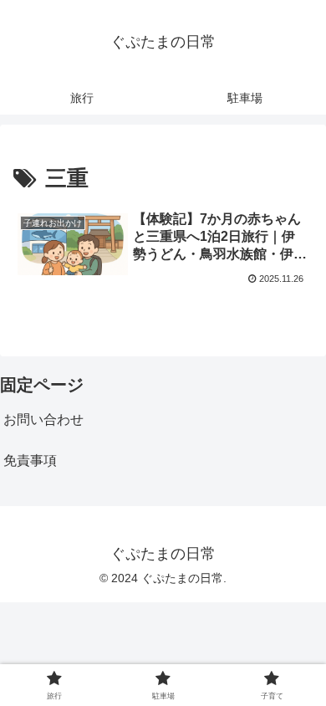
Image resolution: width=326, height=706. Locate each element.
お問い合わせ (43, 419)
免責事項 (30, 460)
